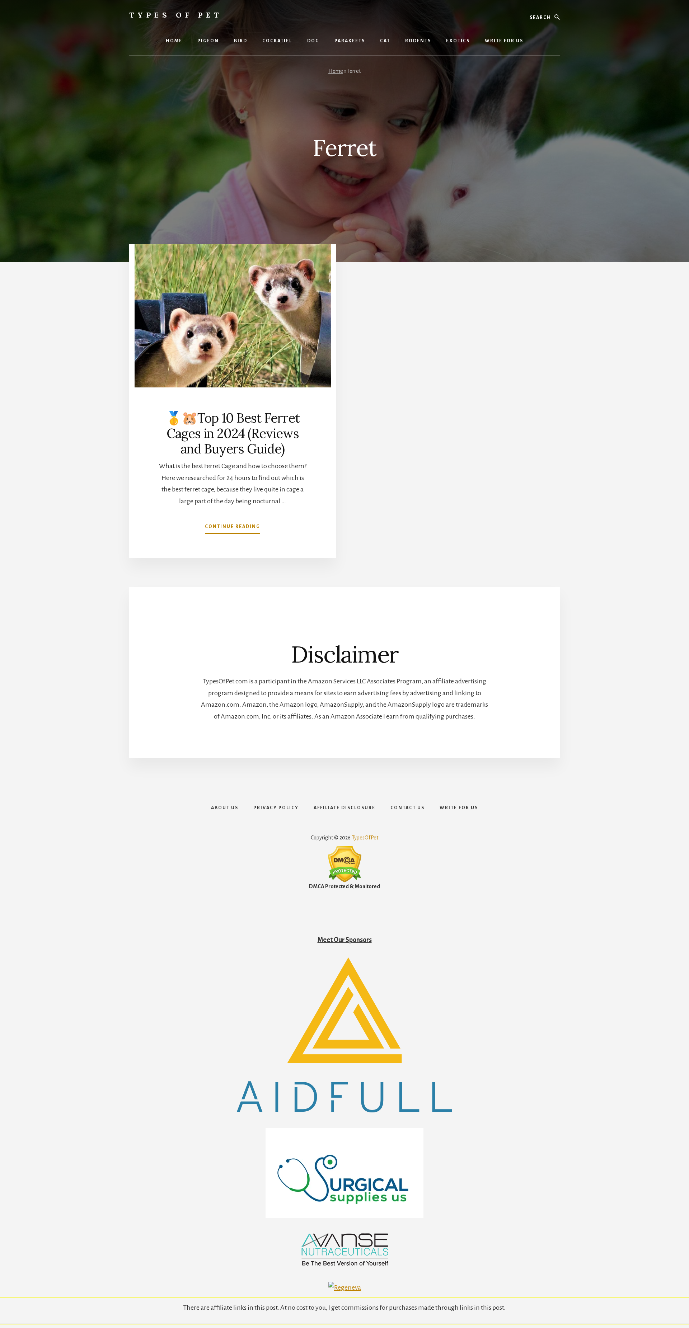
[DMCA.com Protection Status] (344, 881)
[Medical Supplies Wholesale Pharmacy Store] (344, 1215)
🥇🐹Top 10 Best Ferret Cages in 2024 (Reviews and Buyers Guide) (233, 433)
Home (335, 71)
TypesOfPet (365, 837)
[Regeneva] (344, 1287)
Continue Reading (232, 529)
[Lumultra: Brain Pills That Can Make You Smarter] (344, 1264)
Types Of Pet (175, 14)
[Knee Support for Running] (344, 1110)
